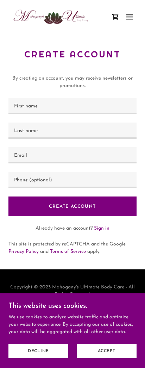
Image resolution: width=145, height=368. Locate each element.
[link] (50, 17)
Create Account (72, 206)
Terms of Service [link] (68, 251)
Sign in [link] (101, 228)
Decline (38, 351)
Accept (106, 351)
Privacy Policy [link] (23, 251)
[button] (129, 17)
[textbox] (72, 106)
